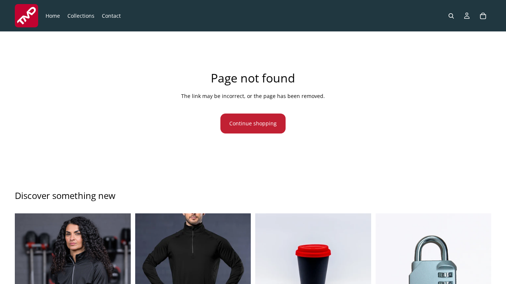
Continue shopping (253, 123)
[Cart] (483, 16)
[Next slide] (120, 271)
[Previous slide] (26, 271)
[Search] (451, 16)
